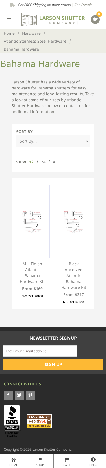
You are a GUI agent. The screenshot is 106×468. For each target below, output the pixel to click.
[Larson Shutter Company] (53, 19)
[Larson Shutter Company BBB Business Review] (15, 420)
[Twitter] (19, 395)
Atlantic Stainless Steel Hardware (35, 41)
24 (43, 162)
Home (9, 33)
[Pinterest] (30, 395)
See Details (83, 4)
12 (31, 162)
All (55, 162)
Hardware (31, 33)
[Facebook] (8, 395)
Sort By (24, 131)
